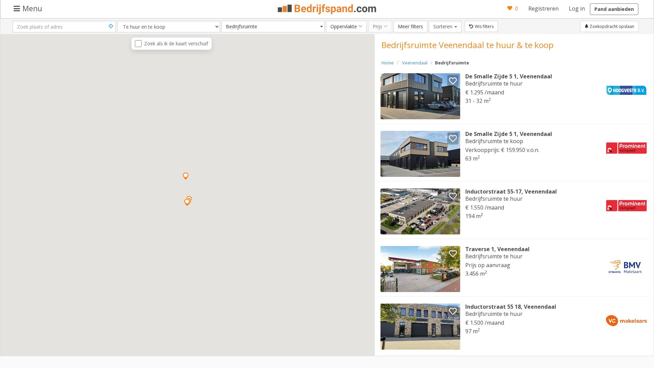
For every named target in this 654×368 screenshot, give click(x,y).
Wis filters (484, 26)
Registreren (543, 8)
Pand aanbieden (614, 9)
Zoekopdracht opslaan (611, 26)
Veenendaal (414, 63)
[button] (187, 202)
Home (388, 63)
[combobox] (273, 26)
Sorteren (447, 26)
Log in (577, 8)
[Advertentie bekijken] (420, 96)
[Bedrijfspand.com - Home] (327, 9)
